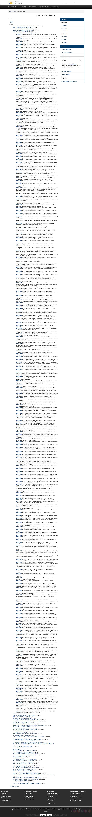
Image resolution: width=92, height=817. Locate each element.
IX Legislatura (64, 28)
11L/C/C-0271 (19, 34)
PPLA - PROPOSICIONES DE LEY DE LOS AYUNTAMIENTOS (26, 767)
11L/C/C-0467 (19, 674)
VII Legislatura (64, 33)
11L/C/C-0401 (19, 465)
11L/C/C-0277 (19, 54)
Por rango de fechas (65, 74)
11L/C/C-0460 (19, 652)
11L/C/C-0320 (19, 196)
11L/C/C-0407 (19, 484)
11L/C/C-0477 (19, 706)
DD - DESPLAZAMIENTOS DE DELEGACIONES (23, 723)
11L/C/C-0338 (19, 253)
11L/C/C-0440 (19, 587)
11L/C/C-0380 (19, 401)
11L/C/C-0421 (19, 522)
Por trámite (63, 55)
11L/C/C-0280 (19, 62)
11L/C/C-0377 (19, 387)
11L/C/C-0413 (19, 499)
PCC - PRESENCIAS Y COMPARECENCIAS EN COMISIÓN (25, 753)
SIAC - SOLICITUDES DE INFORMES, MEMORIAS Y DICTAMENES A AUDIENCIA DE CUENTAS (33, 774)
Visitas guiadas (50, 796)
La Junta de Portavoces (6, 796)
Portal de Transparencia (75, 793)
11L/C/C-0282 (19, 68)
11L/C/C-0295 (19, 112)
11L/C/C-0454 (19, 633)
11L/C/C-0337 (19, 250)
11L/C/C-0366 (19, 350)
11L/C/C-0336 (19, 245)
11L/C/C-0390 (19, 431)
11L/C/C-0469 (19, 679)
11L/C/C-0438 (19, 580)
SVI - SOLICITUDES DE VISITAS (20, 780)
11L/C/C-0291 (19, 97)
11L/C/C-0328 (19, 218)
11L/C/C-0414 (19, 501)
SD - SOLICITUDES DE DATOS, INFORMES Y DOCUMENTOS (26, 772)
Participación (55, 6)
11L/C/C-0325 (19, 210)
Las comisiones (4, 800)
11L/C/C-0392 (19, 438)
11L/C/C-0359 (19, 328)
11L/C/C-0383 (19, 410)
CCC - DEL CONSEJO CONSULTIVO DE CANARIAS (24, 715)
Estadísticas (49, 801)
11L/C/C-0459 (19, 650)
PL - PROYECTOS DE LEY (18, 756)
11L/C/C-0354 (19, 308)
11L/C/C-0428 (19, 542)
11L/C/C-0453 (19, 630)
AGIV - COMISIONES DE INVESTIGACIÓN (22, 27)
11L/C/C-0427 (19, 539)
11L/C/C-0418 (19, 512)
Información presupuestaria (76, 797)
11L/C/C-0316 (19, 180)
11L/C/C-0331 (19, 228)
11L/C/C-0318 (19, 187)
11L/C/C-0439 (19, 583)
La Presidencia (4, 793)
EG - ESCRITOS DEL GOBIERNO (20, 732)
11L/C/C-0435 (19, 569)
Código (64, 60)
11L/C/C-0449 (19, 617)
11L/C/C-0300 (19, 131)
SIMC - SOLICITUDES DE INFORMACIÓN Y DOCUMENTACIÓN (27, 777)
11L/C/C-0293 (19, 106)
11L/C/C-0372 (19, 369)
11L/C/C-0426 (19, 536)
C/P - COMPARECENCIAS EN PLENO (21, 713)
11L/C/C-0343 (19, 271)
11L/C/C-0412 (19, 498)
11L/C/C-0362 (19, 336)
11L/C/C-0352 (19, 302)
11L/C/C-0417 (19, 509)
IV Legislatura (64, 42)
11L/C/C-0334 (19, 240)
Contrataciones (73, 796)
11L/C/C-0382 (19, 407)
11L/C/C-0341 (19, 262)
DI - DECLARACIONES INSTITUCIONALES (22, 726)
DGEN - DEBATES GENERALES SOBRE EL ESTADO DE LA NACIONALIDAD (29, 725)
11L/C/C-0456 (19, 640)
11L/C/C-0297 (19, 119)
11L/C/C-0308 (19, 156)
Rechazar (43, 815)
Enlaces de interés (51, 803)
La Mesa (3, 794)
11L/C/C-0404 (19, 474)
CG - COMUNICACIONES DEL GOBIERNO (22, 718)
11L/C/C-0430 (19, 550)
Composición (15, 6)
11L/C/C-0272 (19, 38)
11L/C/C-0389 (19, 428)
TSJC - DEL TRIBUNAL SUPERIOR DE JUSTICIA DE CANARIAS (26, 783)
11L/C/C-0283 (19, 72)
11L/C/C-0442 (19, 594)
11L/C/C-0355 (19, 311)
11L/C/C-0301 (19, 135)
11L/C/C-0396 (19, 451)
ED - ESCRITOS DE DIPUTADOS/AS (21, 730)
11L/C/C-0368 (19, 356)
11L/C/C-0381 (19, 404)
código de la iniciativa (72, 64)
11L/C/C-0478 (19, 711)
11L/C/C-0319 (19, 192)
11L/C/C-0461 (19, 655)
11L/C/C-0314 (19, 175)
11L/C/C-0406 (19, 481)
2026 (11, 21)
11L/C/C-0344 (19, 274)
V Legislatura (64, 39)
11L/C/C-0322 (19, 201)
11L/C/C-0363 (19, 340)
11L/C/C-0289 (19, 91)
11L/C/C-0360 (19, 331)
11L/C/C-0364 (19, 343)
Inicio (10, 11)
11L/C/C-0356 (19, 315)
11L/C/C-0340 (19, 260)
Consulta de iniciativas (29, 797)
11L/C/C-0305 (19, 148)
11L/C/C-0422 (19, 526)
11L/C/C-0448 (19, 613)
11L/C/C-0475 (19, 699)
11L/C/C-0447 (19, 610)
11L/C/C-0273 (19, 41)
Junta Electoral (50, 800)
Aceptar (49, 815)
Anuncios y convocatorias (75, 800)
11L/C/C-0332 (19, 233)
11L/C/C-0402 (19, 468)
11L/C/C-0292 (19, 99)
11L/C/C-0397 (19, 454)
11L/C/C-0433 (19, 562)
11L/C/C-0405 (19, 478)
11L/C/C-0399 (19, 460)
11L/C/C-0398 (19, 457)
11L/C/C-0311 (19, 165)
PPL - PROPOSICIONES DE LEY (20, 766)
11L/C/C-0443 (19, 599)
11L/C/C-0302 (19, 138)
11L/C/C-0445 (19, 604)
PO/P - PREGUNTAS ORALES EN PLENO (22, 763)
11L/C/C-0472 (19, 691)
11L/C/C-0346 (19, 279)
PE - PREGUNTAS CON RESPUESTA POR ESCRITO (24, 755)
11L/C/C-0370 (19, 362)
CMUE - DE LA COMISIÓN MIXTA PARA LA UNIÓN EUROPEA (26, 719)
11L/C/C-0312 (19, 169)
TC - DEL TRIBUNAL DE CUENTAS (20, 782)
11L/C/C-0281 (19, 65)
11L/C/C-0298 (19, 123)
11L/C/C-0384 (19, 413)
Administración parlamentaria (53, 794)
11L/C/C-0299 (19, 126)
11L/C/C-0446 (19, 607)
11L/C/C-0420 (19, 518)
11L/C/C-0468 (19, 677)
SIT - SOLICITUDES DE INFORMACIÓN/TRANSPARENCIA (25, 779)
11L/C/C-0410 (19, 492)
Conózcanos (33, 6)
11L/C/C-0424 (19, 532)
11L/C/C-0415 (19, 504)
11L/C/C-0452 (19, 627)
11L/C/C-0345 (19, 277)
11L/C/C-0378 (19, 393)
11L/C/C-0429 (19, 545)
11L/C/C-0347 (19, 282)
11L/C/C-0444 (19, 601)
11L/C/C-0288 (19, 87)
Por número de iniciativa (66, 71)
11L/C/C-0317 (19, 183)
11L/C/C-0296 (19, 115)
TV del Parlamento (28, 793)
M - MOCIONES (16, 749)
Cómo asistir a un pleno (52, 797)
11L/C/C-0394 (19, 444)
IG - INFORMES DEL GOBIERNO (20, 748)
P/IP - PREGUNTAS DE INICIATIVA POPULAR (23, 752)
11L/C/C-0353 (19, 305)
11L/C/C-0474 (19, 696)
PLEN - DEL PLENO (17, 757)
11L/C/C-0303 (19, 142)
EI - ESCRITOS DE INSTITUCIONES (21, 735)
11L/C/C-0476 (19, 702)
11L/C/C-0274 (19, 44)
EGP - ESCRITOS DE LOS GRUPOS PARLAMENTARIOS (25, 733)
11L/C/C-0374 (19, 376)
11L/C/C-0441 (19, 590)
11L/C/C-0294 (19, 109)
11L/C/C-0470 (19, 684)
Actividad (24, 6)
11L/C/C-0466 (19, 671)
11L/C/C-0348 (19, 287)
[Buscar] (74, 3)
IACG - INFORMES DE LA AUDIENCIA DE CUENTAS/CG (25, 740)
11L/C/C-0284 (19, 75)
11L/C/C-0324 (19, 207)
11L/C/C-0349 (19, 291)
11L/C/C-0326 (19, 213)
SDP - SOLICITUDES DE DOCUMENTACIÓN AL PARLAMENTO (26, 773)
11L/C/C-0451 (19, 624)
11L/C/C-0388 (19, 426)
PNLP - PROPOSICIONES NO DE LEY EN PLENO (23, 760)
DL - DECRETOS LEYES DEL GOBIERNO (22, 728)
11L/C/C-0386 (19, 420)
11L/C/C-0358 (19, 325)
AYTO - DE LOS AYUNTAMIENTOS (20, 31)
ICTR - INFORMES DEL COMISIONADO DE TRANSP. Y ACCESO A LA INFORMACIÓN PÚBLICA (33, 743)
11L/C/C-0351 (19, 299)
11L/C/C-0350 (19, 295)
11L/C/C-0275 (19, 47)
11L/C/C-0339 (19, 257)
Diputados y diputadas (6, 797)
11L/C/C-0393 (19, 441)
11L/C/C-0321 (19, 199)
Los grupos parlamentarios (6, 801)
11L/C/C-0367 (19, 353)
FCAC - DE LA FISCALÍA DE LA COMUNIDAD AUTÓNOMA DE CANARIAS (29, 736)
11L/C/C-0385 (19, 416)
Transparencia (44, 6)
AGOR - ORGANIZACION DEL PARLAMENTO (23, 30)
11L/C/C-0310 (19, 162)
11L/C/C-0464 (19, 665)
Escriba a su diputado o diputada (77, 794)
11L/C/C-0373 (19, 372)
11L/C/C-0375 (19, 380)
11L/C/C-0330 (19, 226)
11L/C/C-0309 (19, 159)
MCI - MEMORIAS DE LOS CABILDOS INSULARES (24, 750)
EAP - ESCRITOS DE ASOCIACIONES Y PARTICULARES (25, 729)
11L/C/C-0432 (19, 559)
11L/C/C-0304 (19, 145)
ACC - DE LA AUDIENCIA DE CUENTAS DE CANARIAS (24, 26)
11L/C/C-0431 (19, 555)
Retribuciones (73, 799)
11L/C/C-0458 (19, 645)
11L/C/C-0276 (19, 51)
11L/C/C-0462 (19, 660)
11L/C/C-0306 (19, 150)
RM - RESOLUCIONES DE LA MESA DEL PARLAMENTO (25, 769)
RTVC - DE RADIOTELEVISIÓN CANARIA (22, 770)
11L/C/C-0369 (19, 359)
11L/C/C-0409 (19, 489)
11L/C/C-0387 (19, 423)
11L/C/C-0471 (19, 688)
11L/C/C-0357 (19, 322)
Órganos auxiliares (51, 799)
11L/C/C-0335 (19, 243)
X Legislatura (64, 25)
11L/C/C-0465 (19, 668)
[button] (81, 61)
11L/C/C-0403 (19, 471)
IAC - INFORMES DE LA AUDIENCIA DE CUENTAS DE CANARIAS (27, 739)
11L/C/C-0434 (19, 565)
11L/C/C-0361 (19, 333)
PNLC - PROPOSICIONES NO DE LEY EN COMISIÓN (24, 759)
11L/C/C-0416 (19, 506)
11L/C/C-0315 (19, 177)
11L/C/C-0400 (19, 462)
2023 (11, 785)
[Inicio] (8, 7)
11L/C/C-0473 (19, 694)
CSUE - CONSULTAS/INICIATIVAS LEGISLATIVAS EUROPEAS (26, 721)
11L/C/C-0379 (19, 397)
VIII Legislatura (64, 30)
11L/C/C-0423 (19, 529)
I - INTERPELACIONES (18, 738)
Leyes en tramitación (28, 796)
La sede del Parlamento (52, 793)
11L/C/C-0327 (19, 216)
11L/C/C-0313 (19, 172)
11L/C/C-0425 (19, 535)
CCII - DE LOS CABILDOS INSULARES (21, 716)
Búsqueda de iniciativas (66, 49)
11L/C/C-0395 (19, 447)
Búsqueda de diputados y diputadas (69, 81)
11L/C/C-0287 (19, 84)
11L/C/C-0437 (19, 577)
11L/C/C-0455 (19, 637)
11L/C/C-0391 (19, 434)
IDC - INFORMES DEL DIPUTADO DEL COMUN (23, 746)
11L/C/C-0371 (19, 366)
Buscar (14, 11)
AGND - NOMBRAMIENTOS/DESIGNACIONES (23, 28)
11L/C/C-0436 (19, 573)
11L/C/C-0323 (19, 204)
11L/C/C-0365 (19, 348)
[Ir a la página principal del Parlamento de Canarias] (15, 2)
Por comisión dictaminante (66, 52)
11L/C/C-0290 (19, 94)
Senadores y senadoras (6, 799)
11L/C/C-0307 (19, 153)
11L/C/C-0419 (19, 515)
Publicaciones (27, 794)
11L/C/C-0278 (19, 57)
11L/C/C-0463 (19, 662)
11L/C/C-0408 (19, 487)
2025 (11, 22)
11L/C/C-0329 (19, 223)
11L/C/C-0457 (19, 643)
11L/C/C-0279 (19, 60)
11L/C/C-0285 (19, 78)
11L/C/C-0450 (19, 621)
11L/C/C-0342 (19, 267)
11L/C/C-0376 (19, 384)
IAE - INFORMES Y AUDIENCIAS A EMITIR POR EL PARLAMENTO (27, 742)
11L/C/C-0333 (19, 237)
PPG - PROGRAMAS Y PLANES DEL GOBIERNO (23, 765)
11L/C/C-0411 (19, 495)
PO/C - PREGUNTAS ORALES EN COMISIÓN (23, 762)
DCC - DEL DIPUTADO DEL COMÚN (21, 722)
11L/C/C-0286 (19, 81)
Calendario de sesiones (29, 799)
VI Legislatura (64, 36)
